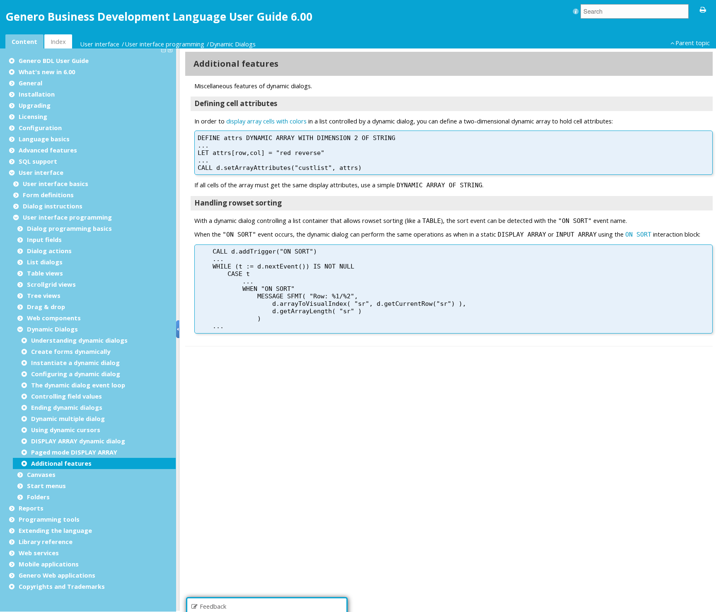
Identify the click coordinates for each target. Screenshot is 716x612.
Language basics (44, 139)
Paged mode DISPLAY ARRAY (74, 452)
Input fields (44, 239)
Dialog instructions (52, 206)
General (30, 83)
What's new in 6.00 (47, 72)
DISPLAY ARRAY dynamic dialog (78, 441)
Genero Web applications (57, 575)
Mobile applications (49, 564)
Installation (37, 94)
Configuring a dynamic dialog (75, 374)
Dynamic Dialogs (233, 44)
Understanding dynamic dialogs (79, 340)
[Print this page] (703, 9)
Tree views (43, 295)
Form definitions (48, 195)
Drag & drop (46, 306)
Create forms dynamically (70, 351)
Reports (31, 508)
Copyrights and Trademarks (62, 586)
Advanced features (48, 150)
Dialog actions (49, 251)
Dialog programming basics (69, 228)
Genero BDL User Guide (54, 60)
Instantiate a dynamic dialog (75, 362)
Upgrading (35, 105)
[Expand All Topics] (171, 49)
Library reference (46, 541)
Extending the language (55, 530)
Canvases (41, 474)
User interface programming (164, 44)
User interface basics (55, 183)
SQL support (38, 161)
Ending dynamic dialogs (66, 407)
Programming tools (49, 519)
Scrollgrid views (51, 284)
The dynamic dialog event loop (78, 385)
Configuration (40, 127)
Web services (39, 553)
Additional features (61, 463)
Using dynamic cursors (65, 430)
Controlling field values (66, 396)
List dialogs (45, 262)
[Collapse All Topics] (164, 49)
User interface (99, 44)
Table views (45, 273)
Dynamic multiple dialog (68, 418)
